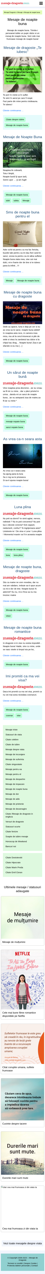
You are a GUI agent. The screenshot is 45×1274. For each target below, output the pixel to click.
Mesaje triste (11, 730)
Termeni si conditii (15, 1263)
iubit (8, 200)
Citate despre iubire (15, 119)
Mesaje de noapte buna (17, 125)
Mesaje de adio (13, 799)
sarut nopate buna (14, 427)
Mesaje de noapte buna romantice (22, 629)
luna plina (18, 555)
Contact (34, 1266)
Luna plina (22, 507)
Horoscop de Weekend (16, 841)
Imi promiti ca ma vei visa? (22, 678)
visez (8, 616)
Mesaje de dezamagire (16, 809)
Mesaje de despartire (15, 779)
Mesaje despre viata (15, 749)
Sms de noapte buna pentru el (22, 214)
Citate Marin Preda (14, 867)
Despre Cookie (30, 1263)
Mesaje (19, 12)
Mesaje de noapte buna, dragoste (22, 569)
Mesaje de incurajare (15, 754)
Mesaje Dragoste (10, 12)
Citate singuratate (14, 764)
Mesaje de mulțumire (13, 942)
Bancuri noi (11, 846)
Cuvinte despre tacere (14, 1123)
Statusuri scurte (13, 826)
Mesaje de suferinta (15, 759)
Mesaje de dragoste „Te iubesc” (23, 50)
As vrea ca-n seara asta (22, 439)
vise (19, 715)
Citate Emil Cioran (14, 872)
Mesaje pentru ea (14, 769)
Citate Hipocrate (13, 862)
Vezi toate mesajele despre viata (22, 1243)
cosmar (9, 715)
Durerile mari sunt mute (15, 1178)
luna (8, 555)
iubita (16, 200)
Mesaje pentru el (13, 774)
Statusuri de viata (14, 734)
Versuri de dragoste (15, 822)
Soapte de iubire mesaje (17, 836)
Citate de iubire (13, 744)
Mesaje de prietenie (15, 804)
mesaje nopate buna (15, 421)
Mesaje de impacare (15, 784)
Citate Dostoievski (14, 857)
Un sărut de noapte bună (22, 374)
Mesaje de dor (12, 794)
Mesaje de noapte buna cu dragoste (22, 294)
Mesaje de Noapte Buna (22, 137)
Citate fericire (12, 831)
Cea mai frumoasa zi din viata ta (20, 1228)
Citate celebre (12, 739)
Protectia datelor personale (18, 1266)
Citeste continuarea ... (13, 110)
